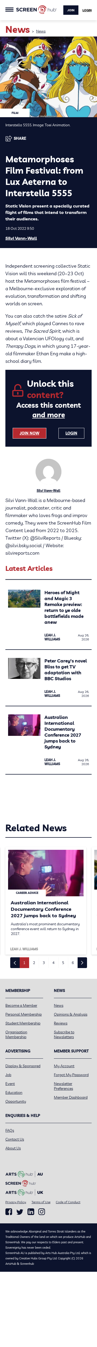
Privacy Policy (15, 1202)
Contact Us (14, 1139)
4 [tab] (53, 962)
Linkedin (30, 1211)
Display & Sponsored (22, 1065)
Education (13, 1092)
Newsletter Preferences (63, 1086)
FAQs (9, 1130)
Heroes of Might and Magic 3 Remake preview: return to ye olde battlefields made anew (64, 607)
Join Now (29, 433)
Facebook (8, 1211)
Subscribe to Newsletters (64, 1034)
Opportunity (15, 1101)
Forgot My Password (71, 1074)
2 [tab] (34, 962)
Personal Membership (23, 1014)
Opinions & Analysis (70, 1014)
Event (10, 1083)
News (41, 31)
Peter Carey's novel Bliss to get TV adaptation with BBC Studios (65, 669)
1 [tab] (24, 962)
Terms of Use (41, 1202)
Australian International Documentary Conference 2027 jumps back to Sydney (62, 732)
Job (8, 1074)
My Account (64, 1065)
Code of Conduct (68, 1202)
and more (48, 414)
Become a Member (21, 1005)
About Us (13, 1148)
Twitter (19, 1212)
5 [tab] (63, 962)
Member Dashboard (71, 1097)
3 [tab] (44, 962)
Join (70, 10)
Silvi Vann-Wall (21, 238)
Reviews (60, 1023)
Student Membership (22, 1023)
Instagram (41, 1211)
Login (87, 10)
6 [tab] (73, 962)
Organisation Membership (16, 1034)
